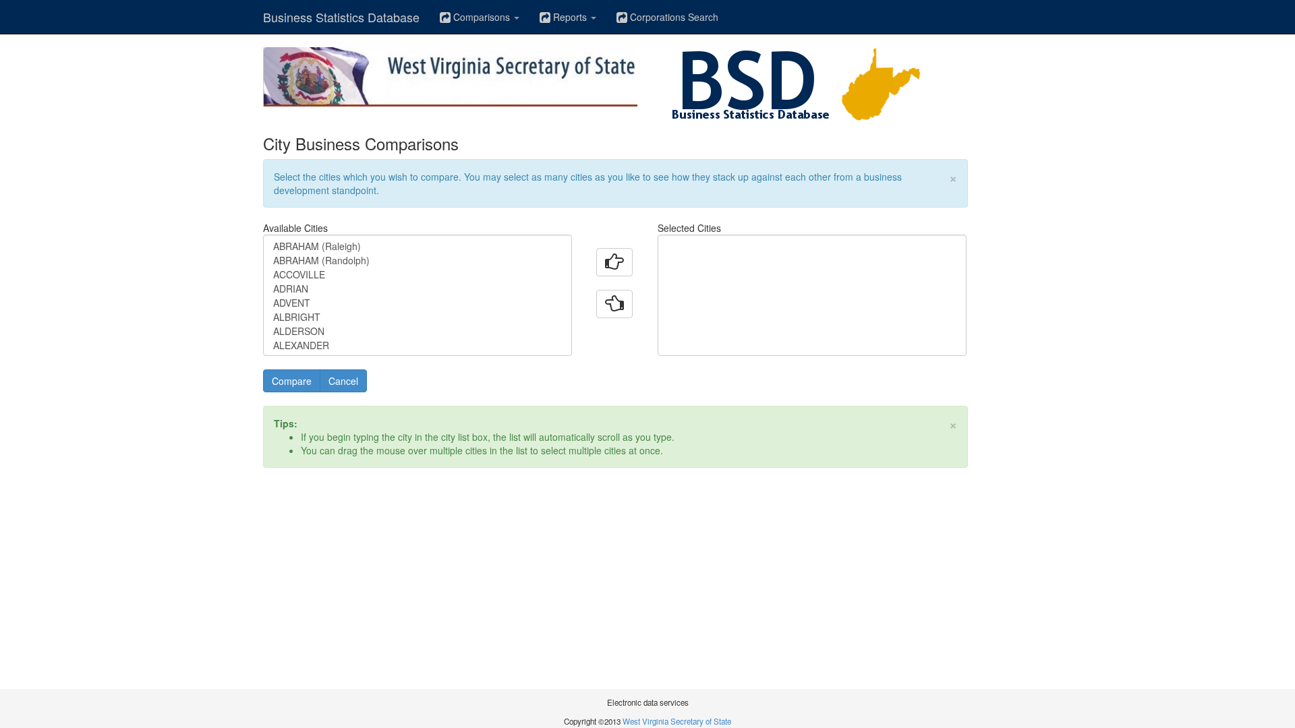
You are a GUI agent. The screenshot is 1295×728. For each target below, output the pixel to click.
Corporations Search (672, 17)
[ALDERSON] (417, 331)
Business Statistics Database (341, 17)
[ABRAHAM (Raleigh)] (417, 246)
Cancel (343, 381)
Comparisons (482, 17)
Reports (569, 17)
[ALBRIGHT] (417, 317)
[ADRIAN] (417, 289)
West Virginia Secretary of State (677, 721)
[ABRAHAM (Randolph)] (417, 260)
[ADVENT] (417, 303)
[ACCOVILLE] (417, 275)
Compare (292, 381)
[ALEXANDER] (417, 345)
